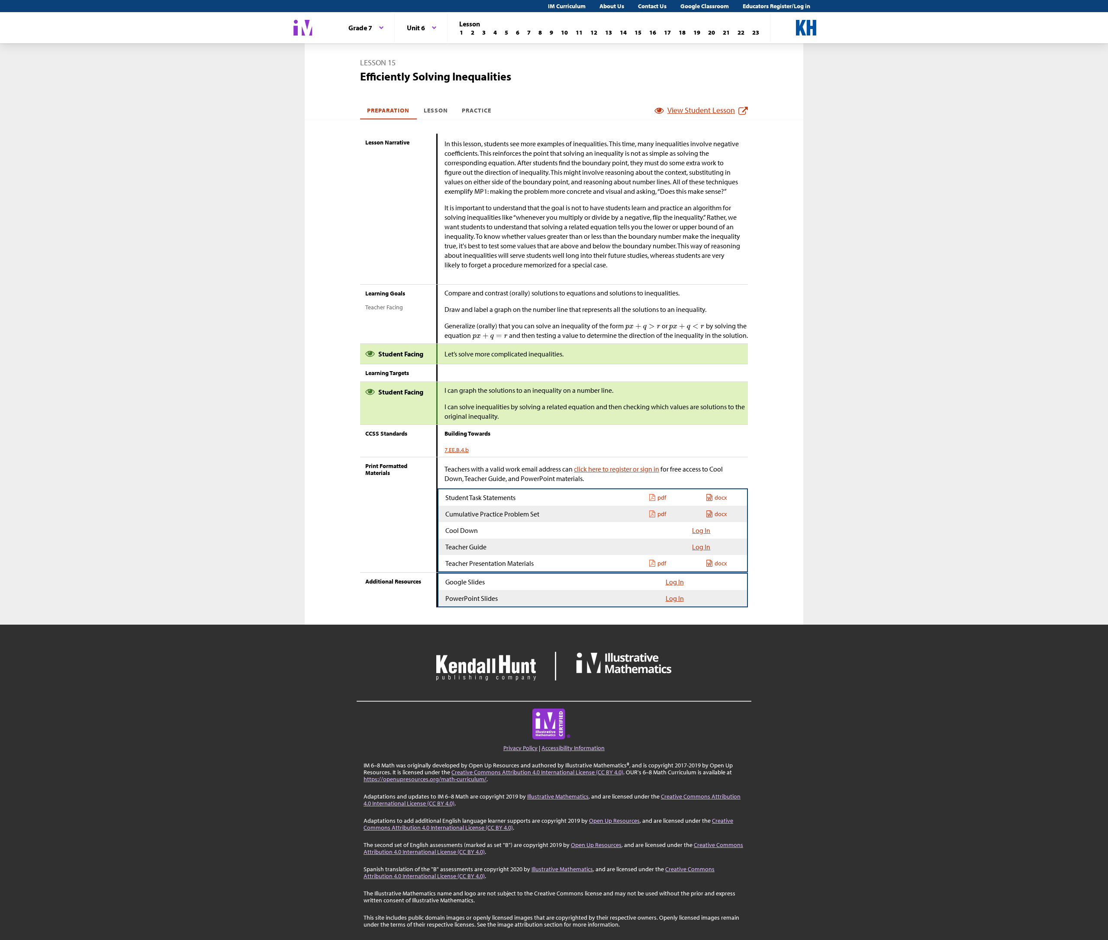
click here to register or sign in (616, 469)
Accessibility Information (573, 748)
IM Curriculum (567, 6)
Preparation (388, 110)
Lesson (436, 110)
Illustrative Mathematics (558, 796)
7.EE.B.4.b (456, 449)
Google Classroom (704, 6)
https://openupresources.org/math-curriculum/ (425, 779)
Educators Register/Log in (776, 6)
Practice (476, 110)
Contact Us (652, 6)
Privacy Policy (520, 748)
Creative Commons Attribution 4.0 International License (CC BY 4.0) (537, 772)
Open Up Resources (614, 821)
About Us (611, 6)
